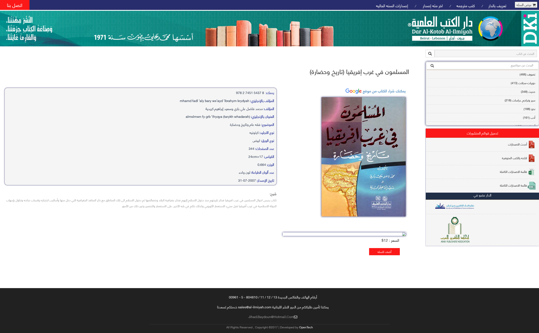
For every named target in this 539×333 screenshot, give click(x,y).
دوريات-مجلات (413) (523, 83)
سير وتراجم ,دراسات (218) (520, 100)
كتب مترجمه (465, 5)
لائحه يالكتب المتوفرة (514, 158)
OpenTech (306, 327)
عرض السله (524, 5)
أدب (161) (529, 117)
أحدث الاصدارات (517, 144)
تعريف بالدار (497, 5)
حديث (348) (528, 91)
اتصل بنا (14, 4)
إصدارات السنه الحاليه (392, 5)
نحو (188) (529, 108)
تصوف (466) (527, 74)
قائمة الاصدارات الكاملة (513, 171)
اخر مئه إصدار (432, 5)
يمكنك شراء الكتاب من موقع (384, 90)
